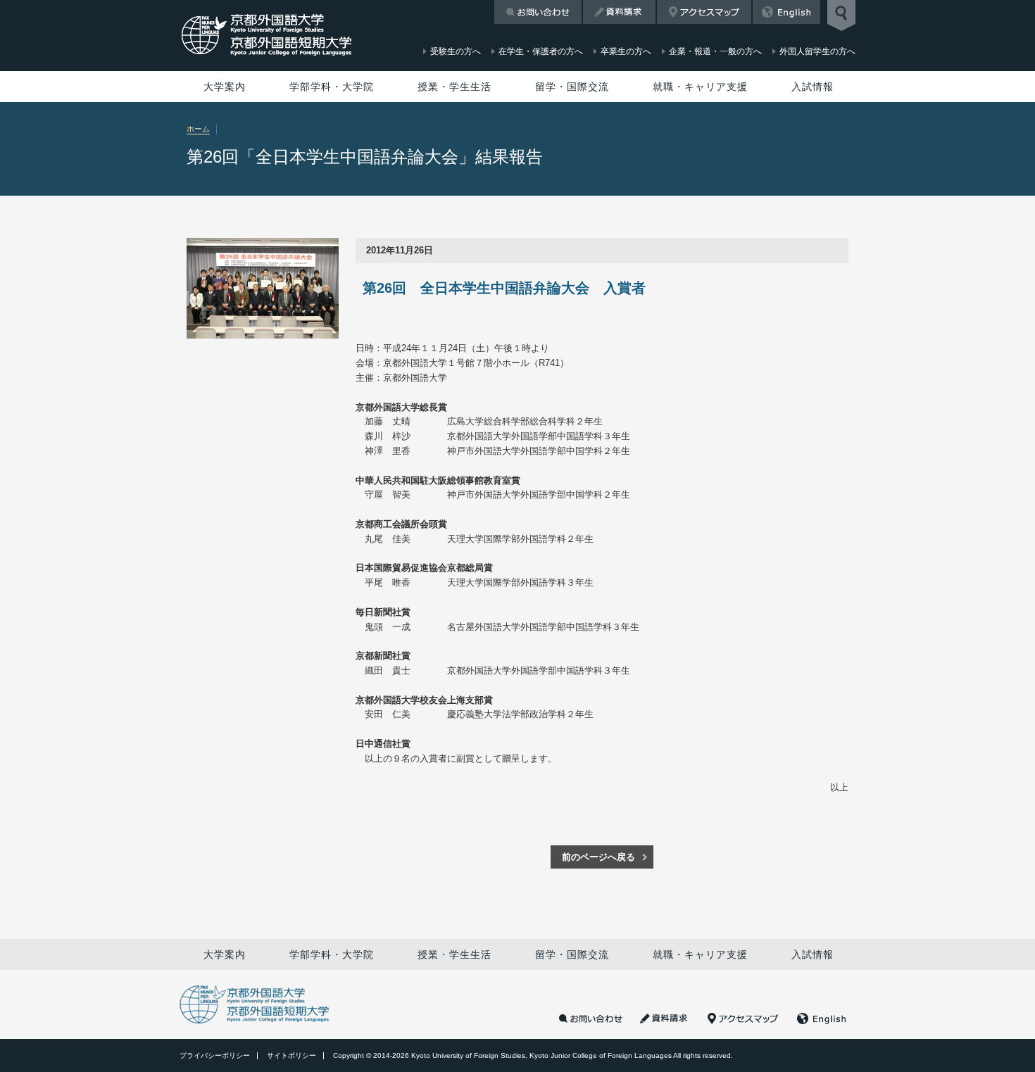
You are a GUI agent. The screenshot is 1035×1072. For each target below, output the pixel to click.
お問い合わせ (538, 12)
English (786, 12)
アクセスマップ (704, 12)
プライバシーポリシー (215, 1055)
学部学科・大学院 (331, 86)
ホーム (198, 129)
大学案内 (224, 86)
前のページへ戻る (598, 857)
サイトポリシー (291, 1055)
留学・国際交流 (572, 86)
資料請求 (619, 12)
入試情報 (812, 86)
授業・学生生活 (454, 86)
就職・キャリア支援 (700, 86)
